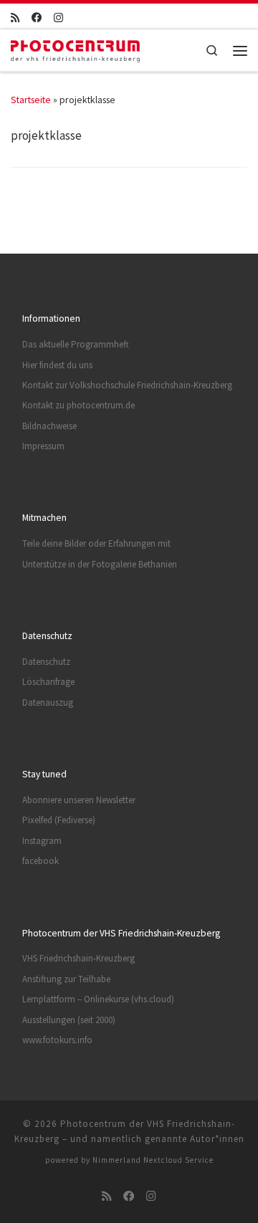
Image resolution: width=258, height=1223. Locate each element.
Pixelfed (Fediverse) (58, 820)
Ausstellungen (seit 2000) (68, 1020)
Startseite (31, 99)
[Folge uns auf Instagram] (58, 18)
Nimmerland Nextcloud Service (153, 1160)
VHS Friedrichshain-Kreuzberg (78, 958)
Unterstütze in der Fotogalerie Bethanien (99, 564)
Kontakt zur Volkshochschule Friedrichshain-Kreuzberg (127, 385)
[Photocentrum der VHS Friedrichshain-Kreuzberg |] (75, 48)
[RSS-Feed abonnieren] (15, 18)
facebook (40, 861)
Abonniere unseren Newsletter (78, 800)
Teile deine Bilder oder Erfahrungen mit (96, 543)
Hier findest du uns (57, 365)
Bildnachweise (49, 426)
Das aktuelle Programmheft (75, 344)
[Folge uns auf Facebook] (37, 18)
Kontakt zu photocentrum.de (78, 405)
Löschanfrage (48, 682)
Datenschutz (46, 662)
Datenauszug (47, 702)
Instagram (42, 841)
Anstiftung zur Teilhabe (66, 979)
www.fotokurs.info (57, 1040)
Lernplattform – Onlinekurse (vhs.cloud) (98, 999)
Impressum (43, 446)
